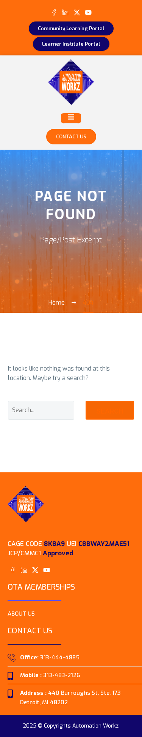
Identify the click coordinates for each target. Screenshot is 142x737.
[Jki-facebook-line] (54, 12)
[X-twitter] (76, 12)
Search (109, 411)
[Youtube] (88, 12)
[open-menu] (71, 118)
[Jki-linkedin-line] (65, 12)
